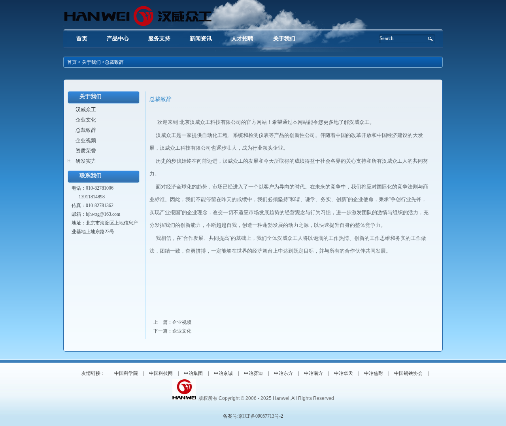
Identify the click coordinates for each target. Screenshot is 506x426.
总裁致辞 (86, 130)
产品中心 (118, 39)
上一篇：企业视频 (172, 322)
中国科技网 (161, 373)
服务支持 (159, 39)
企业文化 (86, 120)
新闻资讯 (201, 39)
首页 (81, 39)
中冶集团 (193, 373)
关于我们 (284, 39)
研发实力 (86, 161)
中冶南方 (313, 373)
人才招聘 (243, 39)
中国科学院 (126, 373)
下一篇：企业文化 (172, 331)
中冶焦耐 (373, 373)
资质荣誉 (86, 151)
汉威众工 (86, 109)
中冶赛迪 (253, 373)
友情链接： (93, 373)
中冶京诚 (223, 373)
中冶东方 (283, 373)
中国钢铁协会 (408, 373)
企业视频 (86, 140)
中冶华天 (343, 373)
